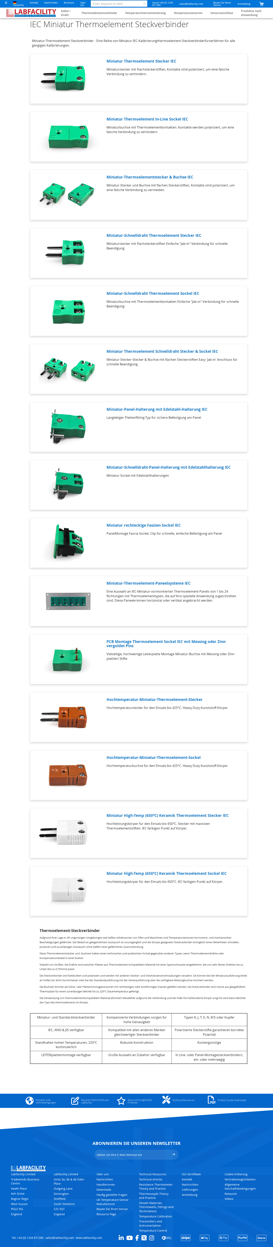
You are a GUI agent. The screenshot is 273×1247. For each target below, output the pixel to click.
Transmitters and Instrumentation (150, 1223)
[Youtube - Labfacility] (129, 1238)
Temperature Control (153, 1230)
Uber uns (83, 4)
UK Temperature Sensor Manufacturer (113, 1202)
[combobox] (119, 3)
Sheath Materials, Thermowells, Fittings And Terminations (156, 1207)
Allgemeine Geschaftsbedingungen (240, 1187)
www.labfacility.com (89, 1238)
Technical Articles (150, 1179)
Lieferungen (190, 1189)
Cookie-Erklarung (236, 1174)
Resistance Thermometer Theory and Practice (156, 1187)
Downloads (104, 1189)
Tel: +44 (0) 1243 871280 (28, 1238)
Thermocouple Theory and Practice (153, 1196)
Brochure (69, 2)
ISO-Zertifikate (191, 1174)
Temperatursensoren (188, 13)
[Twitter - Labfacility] (143, 1238)
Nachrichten (51, 2)
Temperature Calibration (155, 1216)
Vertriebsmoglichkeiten (240, 1179)
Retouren (231, 1194)
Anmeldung (244, 3)
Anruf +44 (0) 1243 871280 (162, 4)
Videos (229, 1199)
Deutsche (18, 5)
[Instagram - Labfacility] (151, 1238)
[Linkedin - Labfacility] (121, 1238)
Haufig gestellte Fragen (112, 1195)
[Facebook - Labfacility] (137, 1238)
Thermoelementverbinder (99, 13)
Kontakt (34, 2)
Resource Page (106, 1214)
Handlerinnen (106, 1184)
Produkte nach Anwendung (251, 13)
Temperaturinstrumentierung (145, 13)
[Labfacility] (31, 13)
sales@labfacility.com (191, 3)
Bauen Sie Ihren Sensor (222, 4)
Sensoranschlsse (221, 13)
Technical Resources (152, 1174)
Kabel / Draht (66, 13)
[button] (6, 2)
